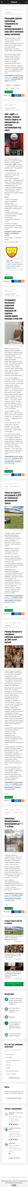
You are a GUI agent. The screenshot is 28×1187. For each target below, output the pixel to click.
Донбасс (12, 88)
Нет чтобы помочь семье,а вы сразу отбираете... (14, 1010)
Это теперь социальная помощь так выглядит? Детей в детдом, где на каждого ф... (15, 1001)
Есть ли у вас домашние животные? (14, 1045)
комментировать (9, 91)
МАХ (13, 463)
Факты (7, 1087)
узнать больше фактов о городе (14, 1098)
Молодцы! (12, 1017)
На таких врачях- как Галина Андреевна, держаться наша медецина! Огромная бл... (15, 1025)
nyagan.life (14, 2)
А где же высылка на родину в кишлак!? (15, 1034)
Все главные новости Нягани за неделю (14, 984)
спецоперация (17, 85)
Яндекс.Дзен (8, 77)
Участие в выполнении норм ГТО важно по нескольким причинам (14, 1092)
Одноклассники (15, 460)
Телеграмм (13, 80)
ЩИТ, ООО (10, 261)
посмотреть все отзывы (14, 1158)
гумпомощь (8, 85)
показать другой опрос (14, 1077)
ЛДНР (7, 88)
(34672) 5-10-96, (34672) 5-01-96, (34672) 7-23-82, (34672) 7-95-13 (15, 266)
